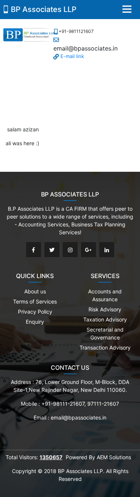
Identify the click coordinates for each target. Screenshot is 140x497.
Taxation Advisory (105, 319)
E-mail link (71, 56)
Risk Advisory (104, 309)
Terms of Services (35, 301)
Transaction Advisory (105, 347)
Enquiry (35, 321)
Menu (127, 9)
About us (35, 291)
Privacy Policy (35, 311)
